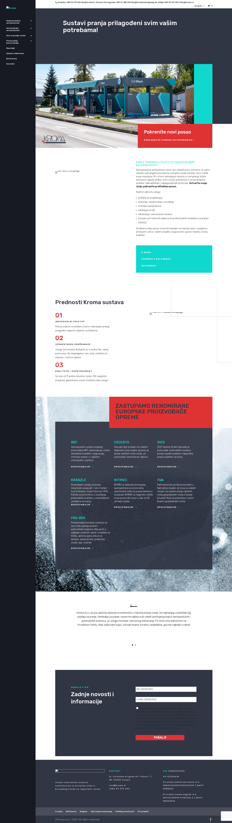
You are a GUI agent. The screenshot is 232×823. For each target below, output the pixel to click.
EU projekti (143, 811)
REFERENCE (148, 266)
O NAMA (146, 252)
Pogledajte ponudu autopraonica (168, 140)
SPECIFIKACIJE (80, 467)
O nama (58, 811)
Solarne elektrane (15, 53)
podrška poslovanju (156, 259)
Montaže (10, 48)
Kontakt (10, 64)
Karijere (83, 811)
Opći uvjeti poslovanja (101, 811)
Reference (11, 59)
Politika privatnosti (125, 811)
